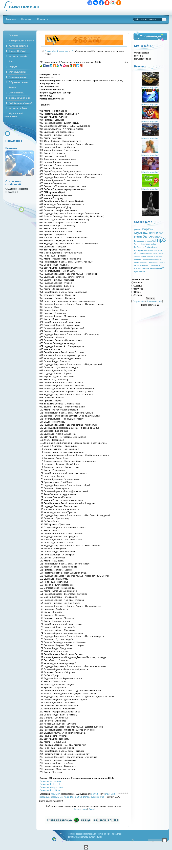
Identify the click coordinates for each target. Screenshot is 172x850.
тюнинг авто (146, 256)
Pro (146, 247)
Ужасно (138, 295)
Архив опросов (154, 301)
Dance (86, 797)
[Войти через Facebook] (101, 2)
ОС (162, 268)
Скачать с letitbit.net (49, 784)
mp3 (107, 794)
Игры (149, 250)
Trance (137, 244)
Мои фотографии (150, 87)
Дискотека (145, 244)
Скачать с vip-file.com (50, 781)
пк (135, 265)
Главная (49, 51)
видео (149, 241)
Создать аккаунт (150, 36)
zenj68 (94, 794)
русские (95, 797)
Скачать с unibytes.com (51, 787)
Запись (161, 262)
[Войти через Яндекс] (107, 2)
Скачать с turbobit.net (50, 790)
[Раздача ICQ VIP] (82, 823)
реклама (137, 229)
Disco (73, 797)
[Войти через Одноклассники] (118, 2)
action (153, 244)
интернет (143, 262)
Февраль (64, 51)
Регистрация (80, 809)
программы (140, 250)
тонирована (147, 259)
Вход (91, 809)
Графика (137, 268)
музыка (141, 232)
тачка (154, 259)
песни (153, 233)
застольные (57, 797)
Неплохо (138, 289)
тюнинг (137, 256)
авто (153, 256)
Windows (152, 247)
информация (155, 268)
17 (72, 51)
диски (136, 262)
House (160, 253)
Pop (102, 797)
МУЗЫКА (55, 794)
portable (138, 237)
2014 (55, 51)
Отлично (138, 282)
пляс (66, 797)
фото (147, 253)
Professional (139, 247)
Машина (137, 259)
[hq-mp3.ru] (84, 44)
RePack (155, 250)
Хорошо (138, 285)
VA (153, 241)
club (136, 253)
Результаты (138, 301)
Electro (151, 262)
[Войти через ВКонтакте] (95, 2)
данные (145, 268)
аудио (145, 265)
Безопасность (140, 241)
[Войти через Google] (113, 2)
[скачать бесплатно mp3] (150, 215)
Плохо (137, 292)
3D (160, 250)
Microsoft (154, 253)
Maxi (156, 262)
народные (44, 797)
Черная (159, 256)
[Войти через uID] (89, 2)
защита (140, 265)
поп (161, 233)
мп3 (113, 794)
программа (139, 271)
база (159, 259)
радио (142, 253)
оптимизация (155, 265)
